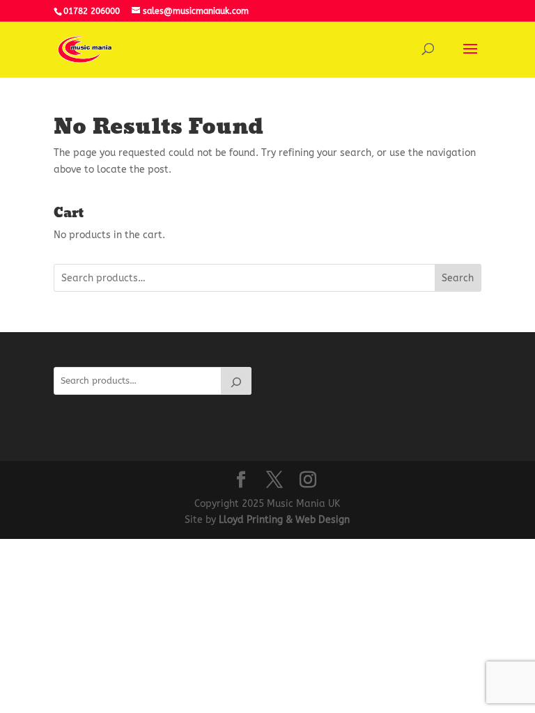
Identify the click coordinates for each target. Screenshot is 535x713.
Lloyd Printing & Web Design (284, 520)
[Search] (236, 381)
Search (458, 278)
